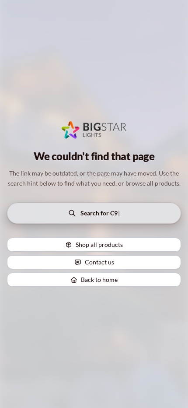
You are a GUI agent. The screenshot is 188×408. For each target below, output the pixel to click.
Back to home (99, 279)
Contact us (99, 262)
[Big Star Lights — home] (94, 130)
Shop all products (99, 244)
